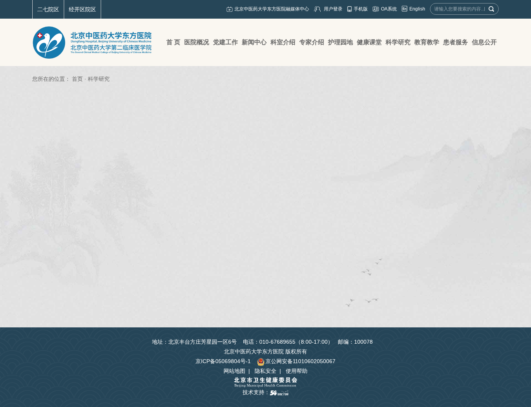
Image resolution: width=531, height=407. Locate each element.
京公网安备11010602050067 (300, 361)
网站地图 (234, 371)
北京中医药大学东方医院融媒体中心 (271, 9)
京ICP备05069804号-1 (223, 361)
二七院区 (48, 9)
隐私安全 (265, 371)
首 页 (173, 42)
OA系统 (389, 9)
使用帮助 (296, 371)
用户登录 (333, 9)
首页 (77, 79)
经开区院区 (82, 9)
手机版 (361, 9)
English (417, 9)
